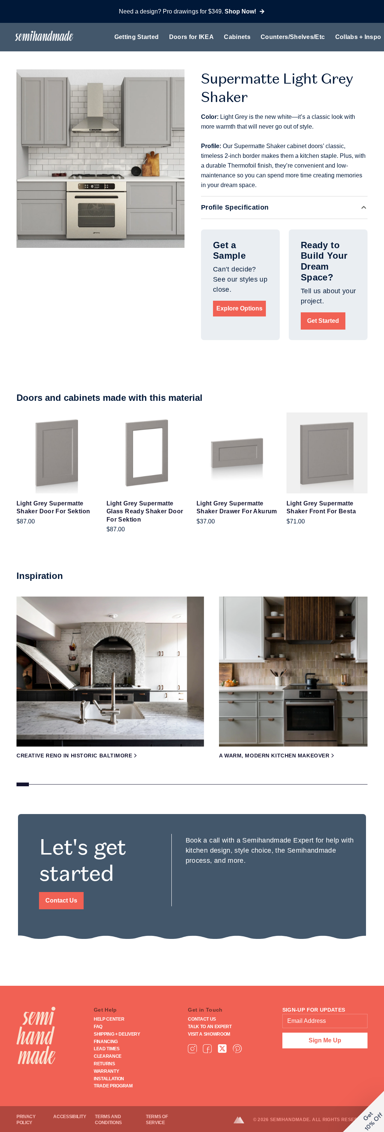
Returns (104, 1063)
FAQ (98, 1026)
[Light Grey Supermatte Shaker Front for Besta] (327, 452)
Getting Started (136, 37)
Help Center (109, 1019)
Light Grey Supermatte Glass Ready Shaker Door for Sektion (144, 511)
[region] (192, 694)
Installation (109, 1078)
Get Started (323, 321)
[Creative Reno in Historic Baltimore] (110, 672)
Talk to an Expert (210, 1026)
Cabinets (237, 37)
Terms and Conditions (108, 1119)
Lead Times (107, 1048)
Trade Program (113, 1086)
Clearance (108, 1056)
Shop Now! (240, 11)
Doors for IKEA (191, 37)
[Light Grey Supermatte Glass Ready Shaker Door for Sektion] (147, 452)
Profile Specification (235, 207)
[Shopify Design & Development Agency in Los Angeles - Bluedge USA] (243, 1120)
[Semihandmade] (41, 36)
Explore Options (239, 308)
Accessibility (69, 1116)
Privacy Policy (26, 1119)
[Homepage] (36, 1035)
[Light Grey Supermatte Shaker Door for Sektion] (57, 452)
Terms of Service (157, 1119)
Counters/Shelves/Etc (293, 37)
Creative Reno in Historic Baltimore (74, 756)
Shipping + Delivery (117, 1034)
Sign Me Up (325, 1040)
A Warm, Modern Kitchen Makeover (274, 756)
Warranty (106, 1071)
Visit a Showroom (209, 1034)
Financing (106, 1041)
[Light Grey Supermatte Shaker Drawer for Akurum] (237, 452)
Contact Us (61, 900)
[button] (363, 1111)
